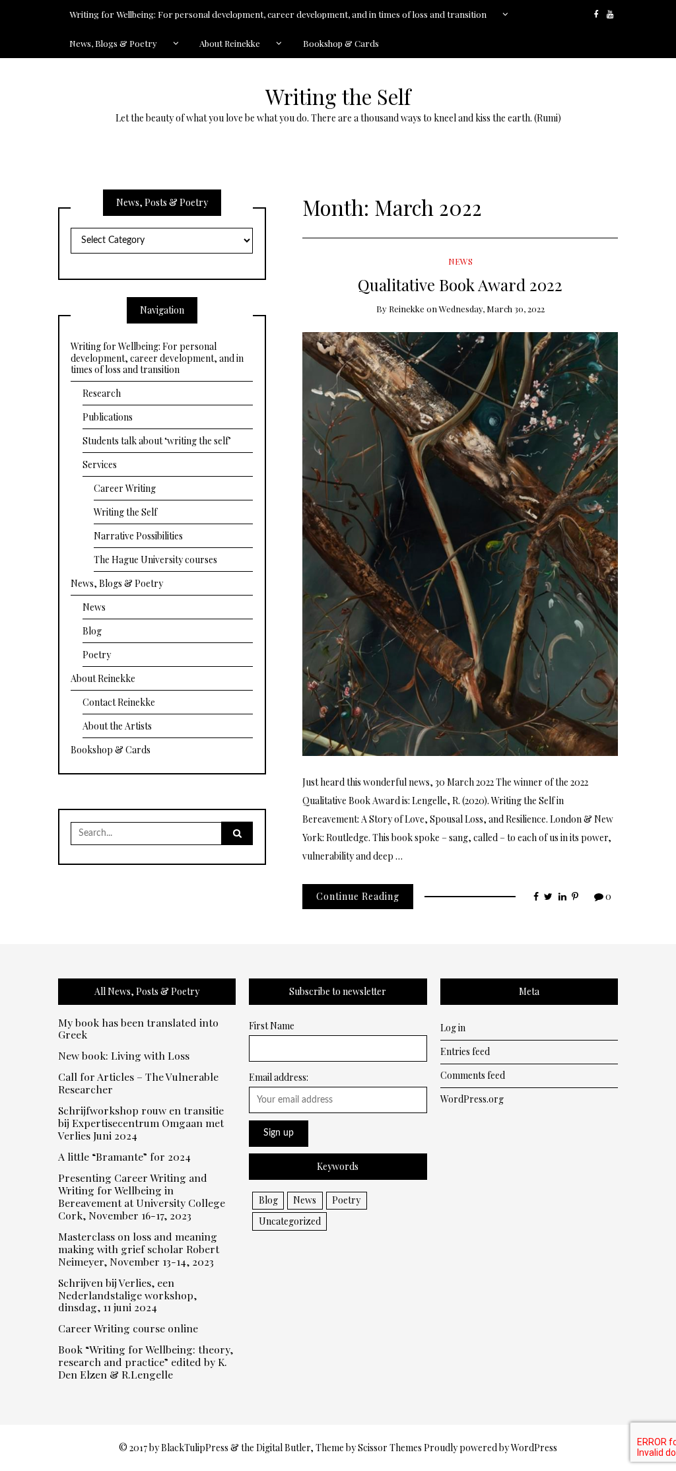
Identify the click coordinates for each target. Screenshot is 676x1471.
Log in (452, 1027)
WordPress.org (472, 1099)
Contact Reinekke (119, 702)
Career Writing (125, 488)
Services (100, 464)
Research (102, 393)
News (460, 261)
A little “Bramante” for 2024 (124, 1157)
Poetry (97, 654)
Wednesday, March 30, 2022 (492, 308)
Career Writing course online (128, 1328)
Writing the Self (338, 96)
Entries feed (465, 1051)
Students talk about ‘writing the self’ (157, 440)
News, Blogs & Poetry (113, 43)
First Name (271, 1025)
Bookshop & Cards (341, 43)
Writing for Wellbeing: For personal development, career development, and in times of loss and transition (278, 14)
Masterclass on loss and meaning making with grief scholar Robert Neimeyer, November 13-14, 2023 (138, 1249)
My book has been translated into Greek (138, 1029)
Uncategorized (290, 1221)
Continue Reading (357, 896)
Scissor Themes (390, 1447)
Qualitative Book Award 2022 (460, 284)
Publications (108, 417)
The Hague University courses (155, 559)
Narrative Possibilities (138, 536)
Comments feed (472, 1075)
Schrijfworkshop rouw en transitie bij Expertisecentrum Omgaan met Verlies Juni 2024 (141, 1123)
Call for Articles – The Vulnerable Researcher (138, 1083)
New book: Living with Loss (123, 1056)
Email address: (278, 1077)
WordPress (534, 1447)
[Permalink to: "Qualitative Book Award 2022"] (460, 542)
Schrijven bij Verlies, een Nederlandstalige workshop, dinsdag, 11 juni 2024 (127, 1296)
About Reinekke (229, 43)
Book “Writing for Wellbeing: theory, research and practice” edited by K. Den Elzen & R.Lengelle (145, 1362)
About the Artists (117, 726)
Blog (92, 631)
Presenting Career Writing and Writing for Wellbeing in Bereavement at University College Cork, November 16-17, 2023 (141, 1197)
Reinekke (406, 308)
